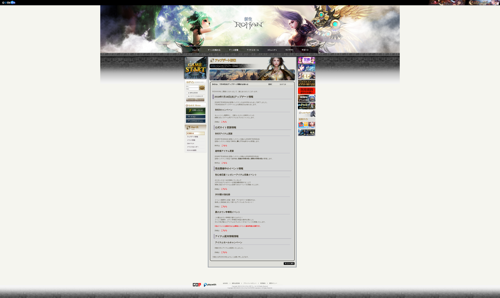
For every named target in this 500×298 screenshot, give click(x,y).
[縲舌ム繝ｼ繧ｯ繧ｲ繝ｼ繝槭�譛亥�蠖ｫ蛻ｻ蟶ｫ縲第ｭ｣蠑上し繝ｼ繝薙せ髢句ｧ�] (483, 2)
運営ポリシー (273, 283)
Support (302, 49)
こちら (224, 122)
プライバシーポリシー (250, 283)
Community (270, 49)
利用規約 (262, 283)
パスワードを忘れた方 (196, 96)
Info (231, 49)
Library (287, 49)
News (193, 49)
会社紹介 (225, 283)
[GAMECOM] (9, 2)
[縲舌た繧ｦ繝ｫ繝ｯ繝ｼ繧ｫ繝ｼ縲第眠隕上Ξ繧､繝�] (447, 2)
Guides (211, 49)
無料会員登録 (194, 92)
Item (250, 49)
